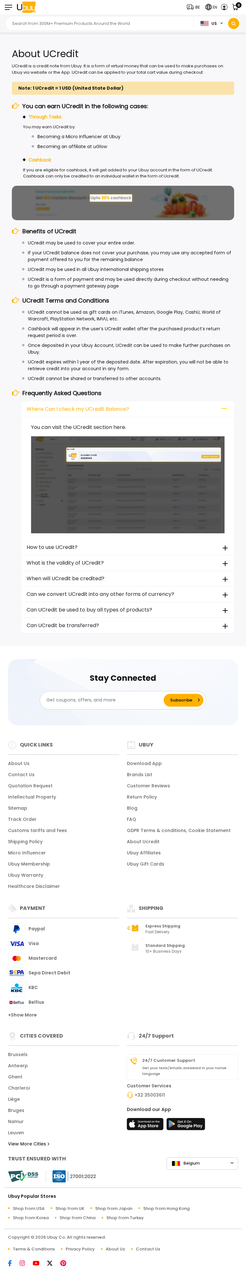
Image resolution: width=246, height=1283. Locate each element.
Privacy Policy (80, 1249)
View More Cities (27, 1144)
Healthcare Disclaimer (34, 886)
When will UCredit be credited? (65, 578)
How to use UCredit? (52, 547)
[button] (194, 7)
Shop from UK (69, 1208)
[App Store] (146, 1126)
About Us (18, 763)
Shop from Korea (31, 1218)
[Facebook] (13, 1264)
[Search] (233, 23)
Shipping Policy (25, 841)
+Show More (22, 1015)
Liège (14, 1099)
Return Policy (142, 797)
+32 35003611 (150, 1095)
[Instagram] (25, 1264)
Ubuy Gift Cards (145, 864)
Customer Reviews (148, 786)
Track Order (22, 819)
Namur (16, 1121)
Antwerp (18, 1065)
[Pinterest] (66, 1264)
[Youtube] (39, 1264)
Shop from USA (29, 1208)
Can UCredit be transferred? (63, 625)
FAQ (131, 819)
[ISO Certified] (71, 1176)
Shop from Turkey (125, 1218)
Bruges (16, 1110)
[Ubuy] (26, 7)
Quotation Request (30, 786)
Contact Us (21, 774)
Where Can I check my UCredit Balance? (78, 409)
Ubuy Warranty (25, 875)
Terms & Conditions (34, 1249)
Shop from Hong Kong (166, 1208)
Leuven (16, 1132)
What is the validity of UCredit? (65, 562)
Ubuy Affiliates (144, 853)
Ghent (15, 1077)
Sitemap (17, 808)
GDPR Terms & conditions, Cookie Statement (179, 830)
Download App (144, 763)
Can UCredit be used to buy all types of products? (89, 609)
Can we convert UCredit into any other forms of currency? (100, 594)
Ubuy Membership (29, 864)
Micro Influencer (27, 853)
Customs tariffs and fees (37, 830)
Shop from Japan (113, 1208)
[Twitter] (53, 1264)
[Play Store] (186, 1126)
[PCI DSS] (23, 1176)
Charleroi (19, 1088)
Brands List (139, 774)
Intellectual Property (32, 797)
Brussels (18, 1054)
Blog (132, 808)
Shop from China (77, 1218)
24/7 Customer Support (168, 1060)
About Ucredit (143, 841)
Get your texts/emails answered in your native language (184, 1070)
